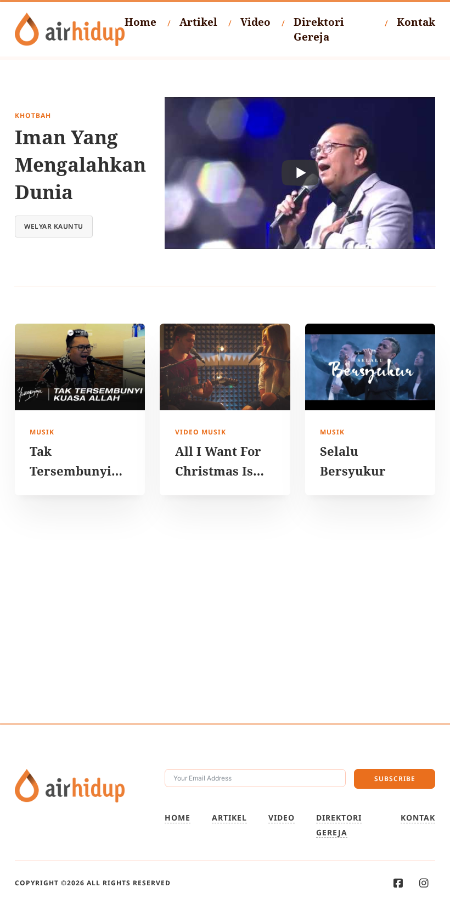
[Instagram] (424, 883)
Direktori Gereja (319, 29)
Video (255, 22)
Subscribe (394, 778)
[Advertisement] (225, 609)
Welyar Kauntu (53, 226)
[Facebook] (398, 883)
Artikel (198, 22)
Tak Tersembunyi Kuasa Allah (70, 470)
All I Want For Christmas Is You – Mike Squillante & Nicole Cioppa (218, 489)
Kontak (416, 22)
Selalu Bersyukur (353, 460)
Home (140, 22)
